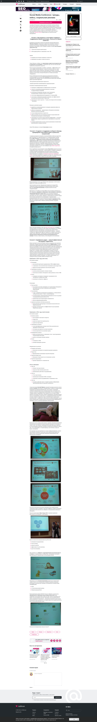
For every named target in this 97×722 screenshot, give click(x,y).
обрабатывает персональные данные (39, 718)
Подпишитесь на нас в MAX (45, 22)
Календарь (65, 4)
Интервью (45, 4)
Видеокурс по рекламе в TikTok (48, 713)
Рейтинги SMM (57, 4)
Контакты (56, 713)
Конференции (34, 634)
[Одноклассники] (20, 27)
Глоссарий (72, 4)
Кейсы (51, 4)
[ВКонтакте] (20, 18)
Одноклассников (38, 32)
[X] (20, 24)
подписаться (58, 697)
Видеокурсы (78, 4)
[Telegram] (20, 21)
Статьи (39, 4)
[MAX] (20, 30)
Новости (34, 4)
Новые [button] (31, 687)
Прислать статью (58, 715)
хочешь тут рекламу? (73, 36)
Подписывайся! (39, 641)
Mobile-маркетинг (56, 145)
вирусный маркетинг (50, 227)
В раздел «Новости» (70, 73)
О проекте (57, 712)
